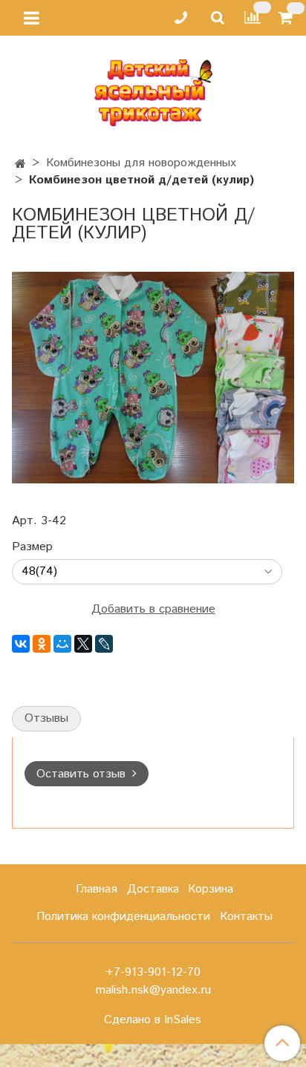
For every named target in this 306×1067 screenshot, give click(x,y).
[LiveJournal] (104, 644)
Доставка (153, 889)
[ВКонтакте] (21, 644)
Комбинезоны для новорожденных (141, 163)
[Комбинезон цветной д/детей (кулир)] (153, 376)
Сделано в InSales (152, 1020)
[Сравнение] (252, 17)
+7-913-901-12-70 (153, 972)
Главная (96, 889)
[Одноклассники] (42, 644)
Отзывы (46, 718)
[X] (83, 644)
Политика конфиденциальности (123, 916)
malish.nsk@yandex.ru (153, 990)
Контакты (246, 916)
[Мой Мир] (62, 644)
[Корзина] (288, 18)
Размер (32, 547)
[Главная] (20, 164)
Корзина (210, 889)
